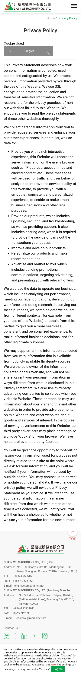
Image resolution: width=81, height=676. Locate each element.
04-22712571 (21, 613)
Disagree (28, 51)
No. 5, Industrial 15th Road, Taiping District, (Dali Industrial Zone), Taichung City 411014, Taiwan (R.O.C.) (46, 599)
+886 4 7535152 (23, 580)
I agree (58, 669)
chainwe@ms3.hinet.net (29, 585)
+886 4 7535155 (23, 576)
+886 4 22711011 (24, 608)
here (53, 664)
